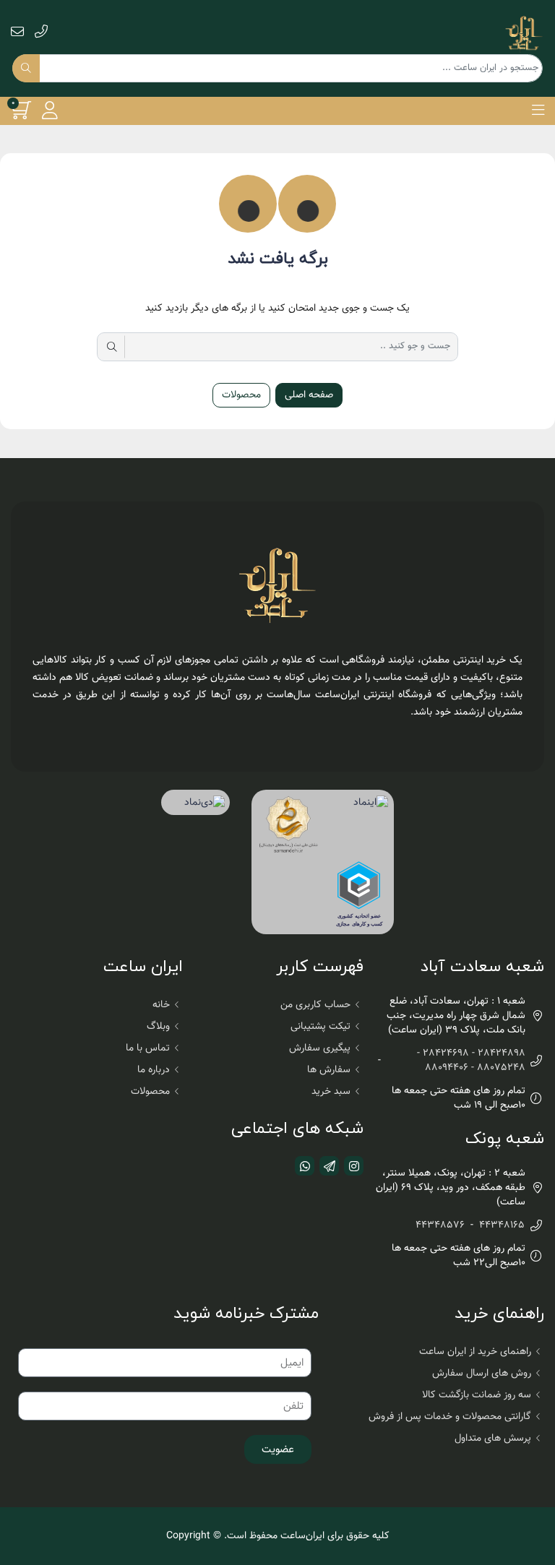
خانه (161, 1005)
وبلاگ (158, 1027)
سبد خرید (330, 1092)
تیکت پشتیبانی (320, 1027)
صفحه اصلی (309, 395)
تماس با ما (148, 1048)
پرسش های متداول (493, 1439)
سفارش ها (328, 1070)
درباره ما (153, 1070)
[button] (538, 110)
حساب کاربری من (315, 1005)
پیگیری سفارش (319, 1048)
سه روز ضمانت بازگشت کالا (476, 1395)
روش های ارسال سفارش (481, 1373)
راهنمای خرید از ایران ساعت (475, 1352)
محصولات (241, 395)
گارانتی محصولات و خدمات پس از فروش (450, 1417)
